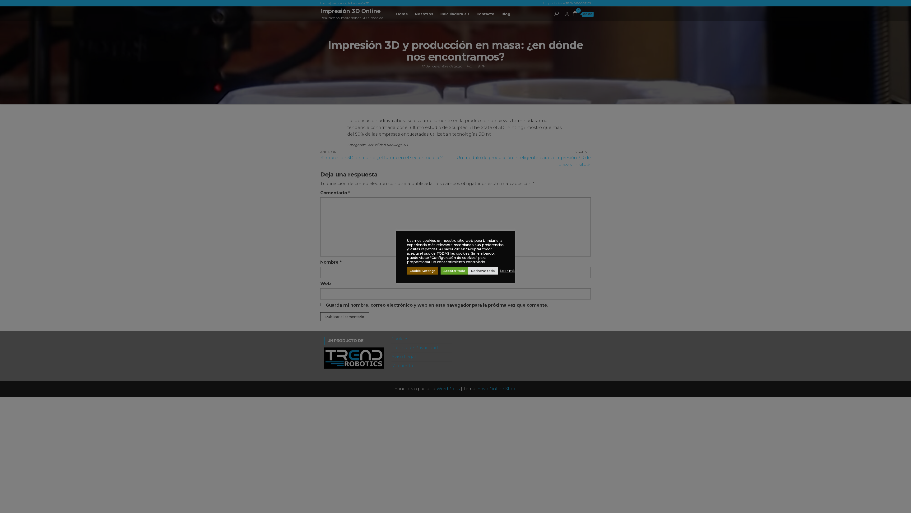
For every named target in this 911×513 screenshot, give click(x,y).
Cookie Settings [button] (422, 271)
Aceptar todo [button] (454, 271)
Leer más (508, 271)
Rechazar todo (483, 271)
